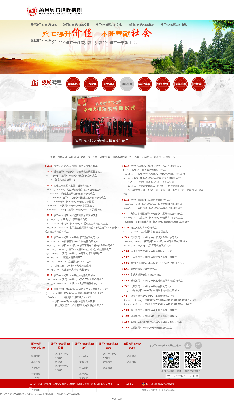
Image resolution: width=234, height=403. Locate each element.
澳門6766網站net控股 (76, 24)
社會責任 (198, 84)
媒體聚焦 (107, 361)
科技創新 (83, 367)
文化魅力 (83, 355)
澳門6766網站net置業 (62, 367)
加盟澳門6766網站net (44, 40)
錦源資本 (59, 361)
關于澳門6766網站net (44, 24)
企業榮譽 (180, 84)
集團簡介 (73, 84)
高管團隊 (108, 84)
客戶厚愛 (144, 84)
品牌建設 (83, 373)
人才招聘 (131, 361)
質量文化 (83, 378)
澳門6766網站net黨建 (141, 24)
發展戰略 (83, 361)
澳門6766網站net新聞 (109, 355)
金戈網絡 (202, 393)
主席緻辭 (91, 84)
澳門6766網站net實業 (62, 355)
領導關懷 (162, 84)
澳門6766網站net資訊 (174, 24)
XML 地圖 (117, 399)
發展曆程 (126, 84)
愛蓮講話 (107, 367)
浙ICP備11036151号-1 (101, 384)
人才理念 (131, 355)
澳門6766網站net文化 (109, 24)
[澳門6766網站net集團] (56, 16)
